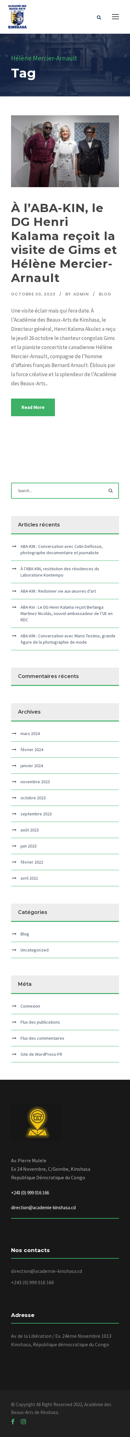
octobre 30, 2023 (33, 294)
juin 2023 (29, 846)
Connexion (30, 1006)
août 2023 (30, 830)
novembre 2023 (35, 782)
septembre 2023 (36, 814)
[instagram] (23, 1422)
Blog (105, 294)
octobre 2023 (33, 798)
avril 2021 (29, 878)
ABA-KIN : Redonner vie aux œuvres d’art (58, 591)
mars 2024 (30, 733)
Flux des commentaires (42, 1038)
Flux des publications (40, 1022)
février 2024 (32, 749)
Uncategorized (35, 950)
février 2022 (32, 862)
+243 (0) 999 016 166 (32, 1282)
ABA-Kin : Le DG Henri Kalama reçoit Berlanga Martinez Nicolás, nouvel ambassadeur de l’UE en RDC (67, 613)
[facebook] (13, 1422)
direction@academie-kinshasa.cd (43, 1207)
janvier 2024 (32, 765)
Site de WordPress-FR (41, 1054)
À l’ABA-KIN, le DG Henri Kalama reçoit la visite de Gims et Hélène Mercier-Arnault (64, 243)
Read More (32, 407)
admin (81, 294)
